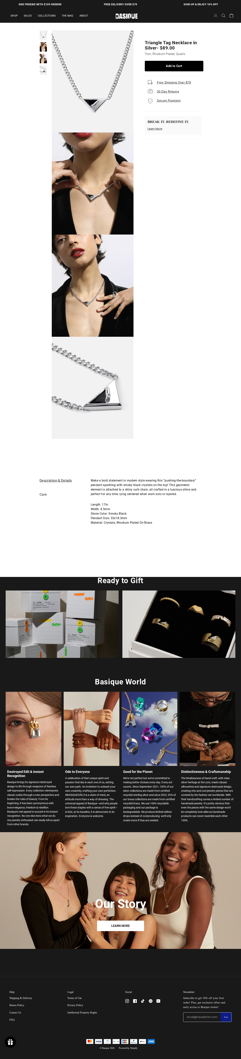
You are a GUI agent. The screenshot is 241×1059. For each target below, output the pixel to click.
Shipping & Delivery (20, 998)
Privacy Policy (75, 1005)
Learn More (155, 129)
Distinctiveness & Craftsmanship (206, 772)
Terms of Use (74, 998)
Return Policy (16, 1005)
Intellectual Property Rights (82, 1012)
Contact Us (15, 1012)
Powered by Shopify (128, 1048)
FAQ (11, 1019)
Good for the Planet (138, 772)
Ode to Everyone (77, 772)
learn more (120, 925)
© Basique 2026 (107, 1048)
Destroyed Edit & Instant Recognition (25, 774)
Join (226, 1017)
